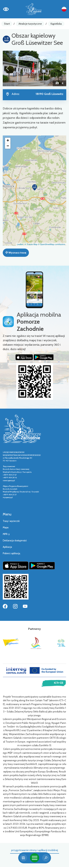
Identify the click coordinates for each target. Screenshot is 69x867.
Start (7, 23)
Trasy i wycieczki (11, 521)
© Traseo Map (31, 244)
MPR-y (6, 534)
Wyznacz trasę (17, 252)
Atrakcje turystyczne (30, 23)
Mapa (5, 527)
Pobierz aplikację (11, 553)
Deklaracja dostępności (15, 540)
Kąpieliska (56, 23)
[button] (7, 68)
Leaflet (20, 244)
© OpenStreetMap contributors (51, 244)
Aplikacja (7, 547)
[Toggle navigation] (34, 858)
